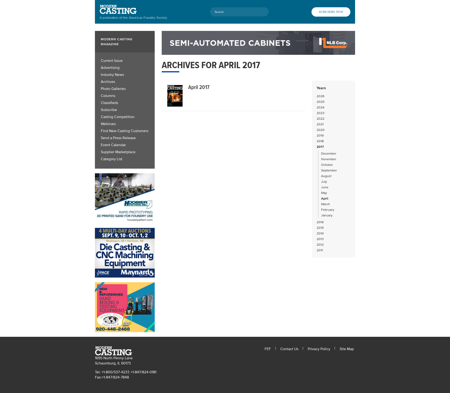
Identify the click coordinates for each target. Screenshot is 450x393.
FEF (268, 349)
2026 (320, 96)
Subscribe (109, 110)
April (324, 198)
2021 (320, 124)
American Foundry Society (148, 17)
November (328, 159)
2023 (320, 113)
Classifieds (109, 102)
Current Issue (112, 60)
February (327, 210)
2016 (320, 222)
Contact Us (289, 349)
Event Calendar (113, 145)
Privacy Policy (319, 349)
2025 (320, 102)
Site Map (347, 349)
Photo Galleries (113, 88)
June (324, 187)
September (329, 170)
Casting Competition (118, 117)
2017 (320, 147)
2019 (320, 135)
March (325, 204)
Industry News (112, 74)
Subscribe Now (331, 12)
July (324, 182)
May (324, 193)
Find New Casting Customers (124, 131)
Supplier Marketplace (118, 152)
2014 (320, 233)
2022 (320, 119)
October (327, 165)
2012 (320, 245)
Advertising (110, 67)
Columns (108, 95)
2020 (321, 130)
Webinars (108, 124)
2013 (320, 239)
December (328, 154)
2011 (320, 250)
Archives (108, 81)
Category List (111, 159)
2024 (320, 107)
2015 (320, 228)
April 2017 (199, 87)
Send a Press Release (118, 138)
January (327, 215)
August (326, 176)
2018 (320, 141)
